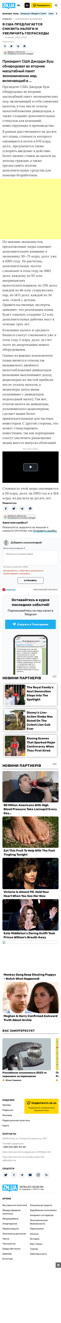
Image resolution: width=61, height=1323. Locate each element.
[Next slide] (56, 13)
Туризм (34, 1249)
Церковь (7, 1253)
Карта (5, 1125)
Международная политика (11, 1212)
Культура (7, 1258)
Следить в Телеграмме (32, 624)
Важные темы (10, 14)
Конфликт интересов (41, 1215)
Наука (5, 1238)
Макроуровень (10, 1218)
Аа (27, 5)
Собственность (38, 1254)
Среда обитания (11, 1248)
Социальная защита (41, 1205)
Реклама (7, 1115)
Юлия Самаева (13, 1080)
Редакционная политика (16, 1120)
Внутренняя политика (14, 1205)
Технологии (9, 1243)
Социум (34, 1234)
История (34, 1239)
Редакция (7, 1110)
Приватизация (10, 1228)
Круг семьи (36, 1244)
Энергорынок (9, 1223)
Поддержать (43, 5)
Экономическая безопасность (39, 1222)
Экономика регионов (14, 1233)
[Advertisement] (30, 209)
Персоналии (37, 1228)
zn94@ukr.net (43, 1152)
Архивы (6, 1105)
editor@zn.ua (9, 1160)
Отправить (30, 580)
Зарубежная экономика (43, 1210)
